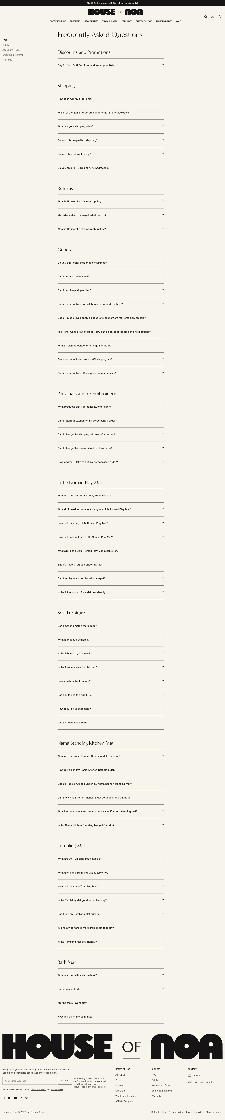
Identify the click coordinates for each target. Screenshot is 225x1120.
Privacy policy (176, 1112)
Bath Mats (127, 21)
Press (118, 1080)
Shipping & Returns (12, 54)
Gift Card (120, 1090)
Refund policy (158, 1112)
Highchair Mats (164, 21)
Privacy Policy (57, 1089)
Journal (119, 1085)
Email (197, 1075)
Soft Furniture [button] (58, 21)
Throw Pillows (144, 21)
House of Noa (9, 1112)
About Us (120, 1074)
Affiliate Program (124, 1101)
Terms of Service (38, 1089)
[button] (205, 16)
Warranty (7, 59)
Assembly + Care (11, 50)
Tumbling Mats (109, 21)
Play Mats (75, 21)
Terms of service (194, 1112)
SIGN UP (65, 1081)
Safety (5, 45)
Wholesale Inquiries (125, 1096)
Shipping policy (214, 1112)
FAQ (4, 40)
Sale (178, 21)
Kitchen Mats (91, 21)
